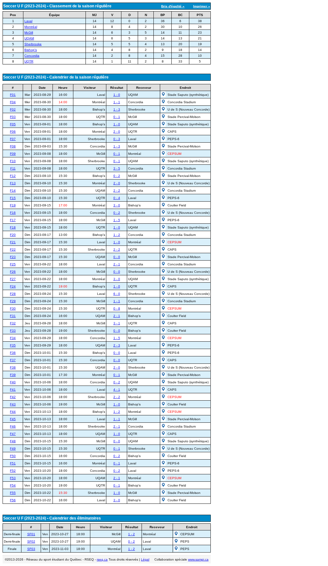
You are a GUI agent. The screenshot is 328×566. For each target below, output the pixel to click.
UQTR (28, 61)
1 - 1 (116, 102)
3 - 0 (116, 205)
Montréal (30, 27)
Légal (145, 559)
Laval (28, 21)
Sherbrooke (33, 44)
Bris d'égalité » (172, 6)
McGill (28, 32)
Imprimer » (201, 6)
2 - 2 (116, 190)
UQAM (29, 38)
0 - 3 (116, 139)
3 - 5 (116, 168)
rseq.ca (102, 559)
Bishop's (30, 50)
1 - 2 (116, 235)
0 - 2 (116, 176)
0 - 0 (116, 257)
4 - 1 (116, 389)
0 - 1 (116, 117)
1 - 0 (116, 94)
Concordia (31, 55)
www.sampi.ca (198, 559)
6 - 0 (116, 293)
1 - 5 (116, 220)
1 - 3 (116, 109)
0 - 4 (116, 198)
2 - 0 (116, 131)
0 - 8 (116, 308)
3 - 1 (116, 323)
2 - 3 (116, 345)
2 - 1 (116, 264)
